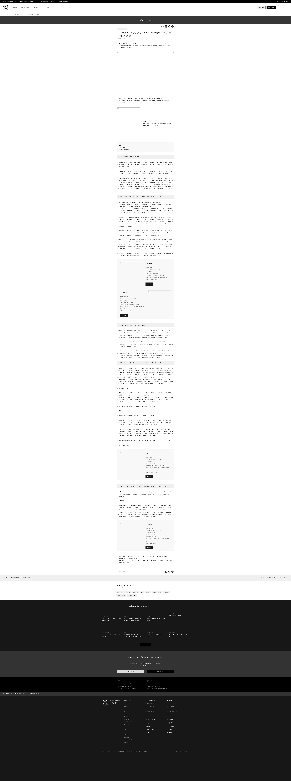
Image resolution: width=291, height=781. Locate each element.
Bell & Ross (126, 724)
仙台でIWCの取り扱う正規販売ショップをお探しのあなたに (18, 577)
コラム (7, 14)
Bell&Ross (119, 592)
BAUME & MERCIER (128, 721)
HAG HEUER (136, 592)
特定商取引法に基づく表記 (119, 751)
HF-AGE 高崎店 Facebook (123, 686)
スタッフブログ (150, 729)
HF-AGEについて (26, 7)
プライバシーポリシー (106, 751)
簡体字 (287, 1)
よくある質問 (171, 726)
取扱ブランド (14, 7)
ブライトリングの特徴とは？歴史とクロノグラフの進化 (273, 577)
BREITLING (127, 592)
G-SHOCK (126, 732)
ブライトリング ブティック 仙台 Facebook (127, 688)
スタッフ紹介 (148, 714)
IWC (142, 592)
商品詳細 (149, 284)
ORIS (125, 744)
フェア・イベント (45, 7)
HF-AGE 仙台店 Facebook (123, 683)
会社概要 (169, 729)
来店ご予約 (131, 671)
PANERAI (148, 592)
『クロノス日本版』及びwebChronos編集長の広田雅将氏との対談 (25, 14)
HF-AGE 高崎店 (34, 1)
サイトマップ (130, 751)
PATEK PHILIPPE (127, 703)
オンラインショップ (63, 1)
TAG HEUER (166, 592)
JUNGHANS (126, 737)
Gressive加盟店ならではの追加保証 (153, 709)
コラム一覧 (145, 644)
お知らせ (148, 723)
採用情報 (169, 732)
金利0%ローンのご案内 (150, 711)
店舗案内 (36, 7)
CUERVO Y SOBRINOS (128, 726)
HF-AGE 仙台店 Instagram (153, 683)
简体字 (145, 751)
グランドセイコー (122, 29)
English (283, 1)
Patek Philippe (157, 592)
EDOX (125, 729)
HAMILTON (126, 734)
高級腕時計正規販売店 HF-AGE (9, 1)
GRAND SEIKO (127, 709)
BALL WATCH (127, 719)
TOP (4, 14)
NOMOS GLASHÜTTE (128, 739)
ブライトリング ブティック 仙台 (48, 1)
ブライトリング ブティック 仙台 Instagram (156, 688)
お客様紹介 (149, 726)
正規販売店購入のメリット (151, 703)
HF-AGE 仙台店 (23, 1)
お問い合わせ (160, 671)
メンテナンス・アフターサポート (152, 706)
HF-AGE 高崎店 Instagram (153, 686)
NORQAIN (126, 742)
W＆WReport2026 (121, 595)
